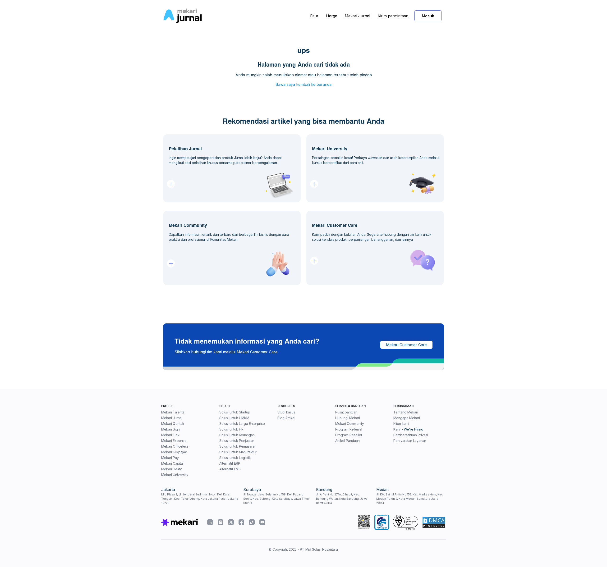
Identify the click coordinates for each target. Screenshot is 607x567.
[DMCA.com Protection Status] (434, 522)
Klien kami (401, 424)
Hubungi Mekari (347, 418)
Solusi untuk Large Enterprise (242, 424)
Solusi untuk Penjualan (236, 441)
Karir (396, 429)
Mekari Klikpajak (174, 452)
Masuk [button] (428, 16)
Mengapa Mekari (406, 418)
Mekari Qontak (172, 424)
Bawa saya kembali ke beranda (303, 84)
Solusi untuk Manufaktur (238, 452)
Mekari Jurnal (357, 16)
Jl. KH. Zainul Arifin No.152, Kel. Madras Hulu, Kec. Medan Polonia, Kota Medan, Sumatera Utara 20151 (410, 499)
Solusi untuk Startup (234, 412)
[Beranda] (182, 16)
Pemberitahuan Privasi (410, 435)
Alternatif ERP (229, 463)
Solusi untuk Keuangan (237, 435)
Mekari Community (349, 424)
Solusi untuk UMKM (234, 418)
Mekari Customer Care (406, 344)
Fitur (314, 16)
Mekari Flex (170, 435)
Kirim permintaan (393, 16)
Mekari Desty (171, 469)
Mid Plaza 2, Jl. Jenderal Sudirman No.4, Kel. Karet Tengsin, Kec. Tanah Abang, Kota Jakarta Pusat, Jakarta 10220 (199, 499)
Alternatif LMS (230, 469)
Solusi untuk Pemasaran (237, 446)
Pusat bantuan (346, 412)
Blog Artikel (286, 418)
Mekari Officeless (175, 446)
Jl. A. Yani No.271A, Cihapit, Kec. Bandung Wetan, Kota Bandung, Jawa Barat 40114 (342, 499)
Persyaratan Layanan (409, 441)
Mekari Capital (172, 463)
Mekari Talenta (172, 412)
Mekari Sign (170, 429)
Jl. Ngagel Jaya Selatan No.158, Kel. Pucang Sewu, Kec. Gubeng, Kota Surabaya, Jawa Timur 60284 (276, 499)
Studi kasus (286, 412)
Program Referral (348, 429)
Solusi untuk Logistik (235, 458)
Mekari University (174, 475)
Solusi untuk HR (231, 429)
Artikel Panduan (347, 441)
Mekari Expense (174, 441)
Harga (331, 16)
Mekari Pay (170, 458)
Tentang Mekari (405, 412)
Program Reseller (348, 435)
